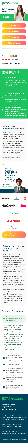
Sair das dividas (15, 43)
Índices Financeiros (9, 409)
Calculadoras (15, 37)
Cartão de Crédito (15, 25)
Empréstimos (15, 31)
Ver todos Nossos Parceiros (14, 235)
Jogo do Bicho (7, 407)
